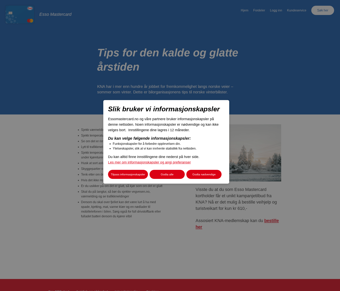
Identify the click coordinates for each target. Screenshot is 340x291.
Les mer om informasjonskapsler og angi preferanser (149, 162)
